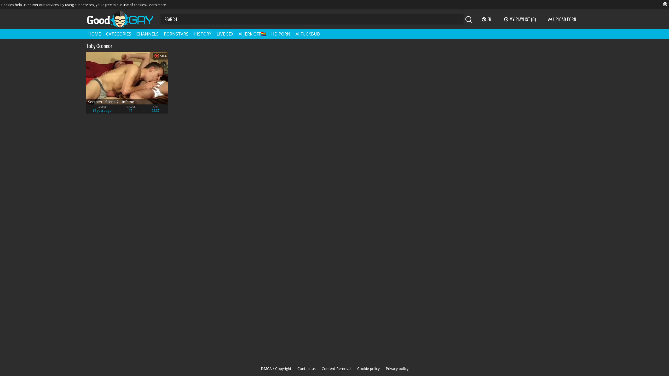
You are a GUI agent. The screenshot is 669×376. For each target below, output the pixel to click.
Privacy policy (397, 368)
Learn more (157, 4)
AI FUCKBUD (308, 34)
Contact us (306, 368)
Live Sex (225, 34)
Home (94, 34)
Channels (147, 34)
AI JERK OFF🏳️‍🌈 (252, 34)
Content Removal (336, 368)
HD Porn (280, 34)
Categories (118, 34)
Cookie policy (368, 368)
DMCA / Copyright (276, 368)
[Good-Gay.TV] (123, 19)
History (202, 34)
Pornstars (176, 34)
